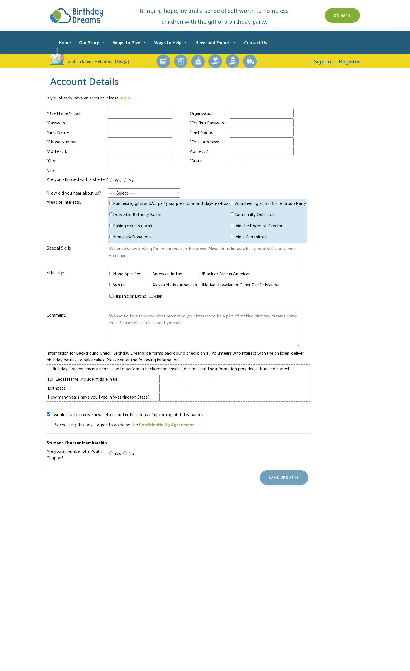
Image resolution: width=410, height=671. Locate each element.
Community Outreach (254, 214)
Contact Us (255, 42)
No (131, 180)
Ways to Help (168, 42)
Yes (118, 180)
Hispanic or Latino (129, 296)
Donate (342, 15)
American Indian (167, 273)
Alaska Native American (174, 284)
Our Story (89, 42)
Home (65, 42)
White (119, 284)
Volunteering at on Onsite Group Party (270, 203)
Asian (157, 296)
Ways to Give (127, 42)
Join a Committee (250, 236)
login (125, 98)
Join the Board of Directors (259, 225)
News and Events (213, 42)
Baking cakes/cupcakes (134, 225)
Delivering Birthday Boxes (137, 214)
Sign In (322, 61)
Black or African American (226, 273)
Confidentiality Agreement (166, 424)
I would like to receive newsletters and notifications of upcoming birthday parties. (127, 414)
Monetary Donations (132, 236)
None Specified (127, 273)
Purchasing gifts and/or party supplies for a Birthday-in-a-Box (170, 203)
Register (349, 61)
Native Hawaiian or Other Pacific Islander (241, 284)
